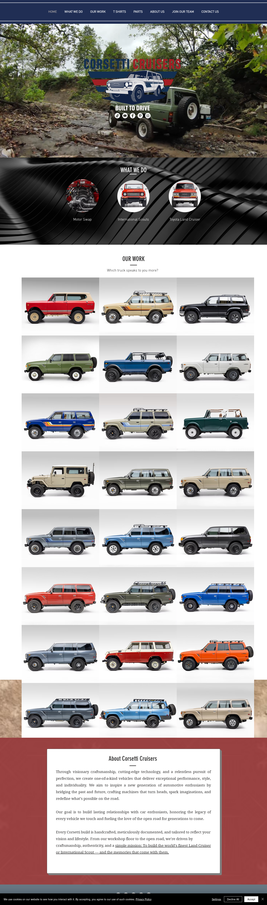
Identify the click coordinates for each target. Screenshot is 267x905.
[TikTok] (117, 115)
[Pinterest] (140, 115)
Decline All (233, 899)
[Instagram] (148, 115)
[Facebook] (132, 115)
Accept (251, 899)
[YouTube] (125, 115)
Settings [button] (216, 899)
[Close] (262, 899)
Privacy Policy (143, 899)
